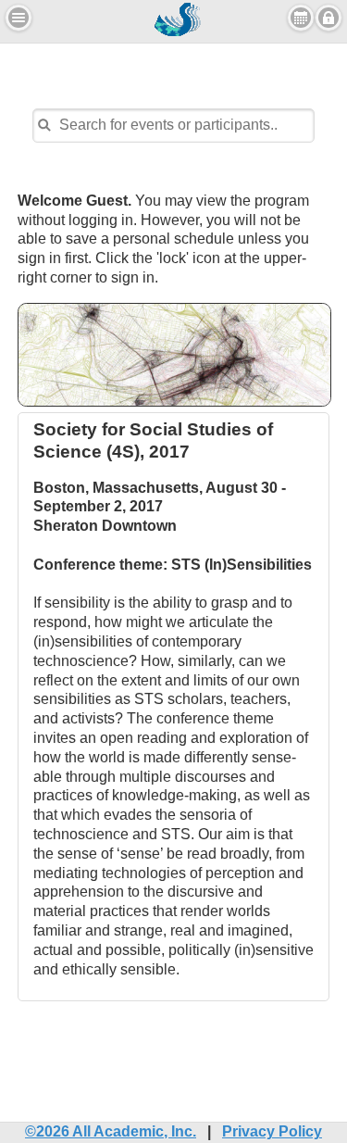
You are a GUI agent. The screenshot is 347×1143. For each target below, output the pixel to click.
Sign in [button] (328, 17)
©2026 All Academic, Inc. (110, 1131)
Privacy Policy (272, 1131)
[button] (18, 17)
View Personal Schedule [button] (301, 17)
